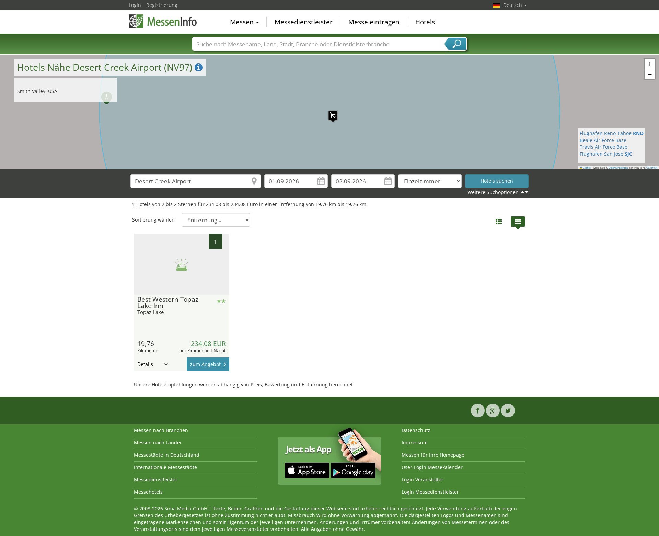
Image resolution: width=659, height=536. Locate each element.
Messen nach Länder (158, 442)
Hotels (425, 21)
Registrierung (161, 5)
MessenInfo (163, 21)
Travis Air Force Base (603, 147)
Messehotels (148, 492)
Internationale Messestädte (165, 467)
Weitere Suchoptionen (493, 192)
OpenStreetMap (618, 167)
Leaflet (586, 167)
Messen (242, 21)
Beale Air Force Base (603, 140)
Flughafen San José (606, 154)
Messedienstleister (304, 21)
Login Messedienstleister (430, 492)
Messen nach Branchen (161, 430)
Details (145, 364)
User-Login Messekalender (432, 467)
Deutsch (513, 5)
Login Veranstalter (422, 479)
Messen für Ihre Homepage (433, 455)
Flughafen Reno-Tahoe (612, 133)
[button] (329, 112)
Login (135, 5)
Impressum (415, 442)
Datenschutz (416, 430)
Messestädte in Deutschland (166, 455)
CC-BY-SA (651, 167)
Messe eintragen (374, 21)
